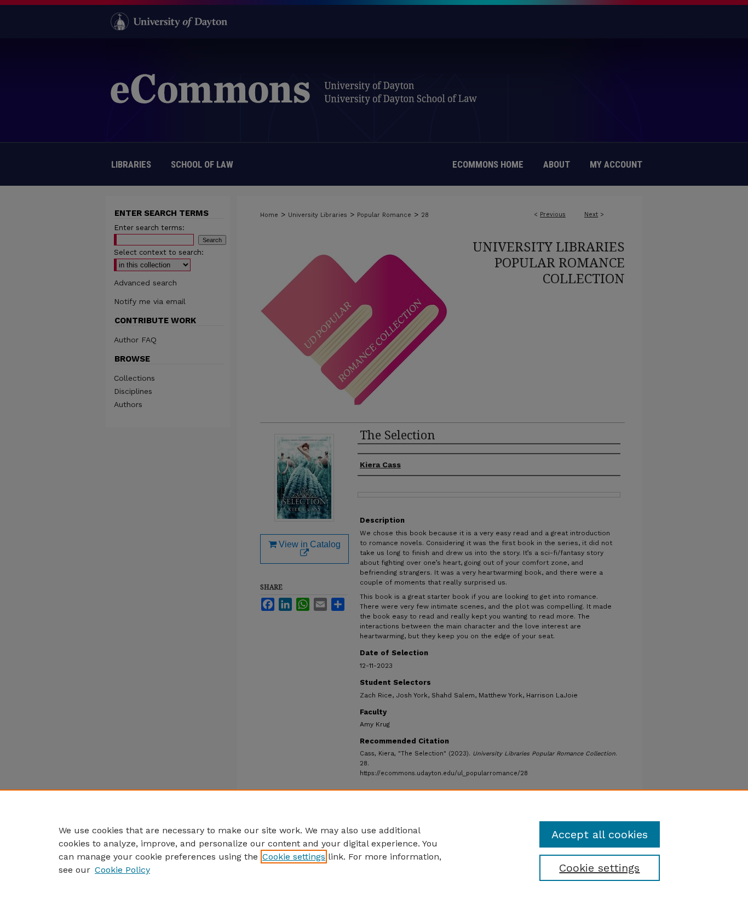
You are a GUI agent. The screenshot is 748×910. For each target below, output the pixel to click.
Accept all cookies (599, 834)
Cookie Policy (122, 870)
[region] (374, 849)
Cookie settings (293, 856)
